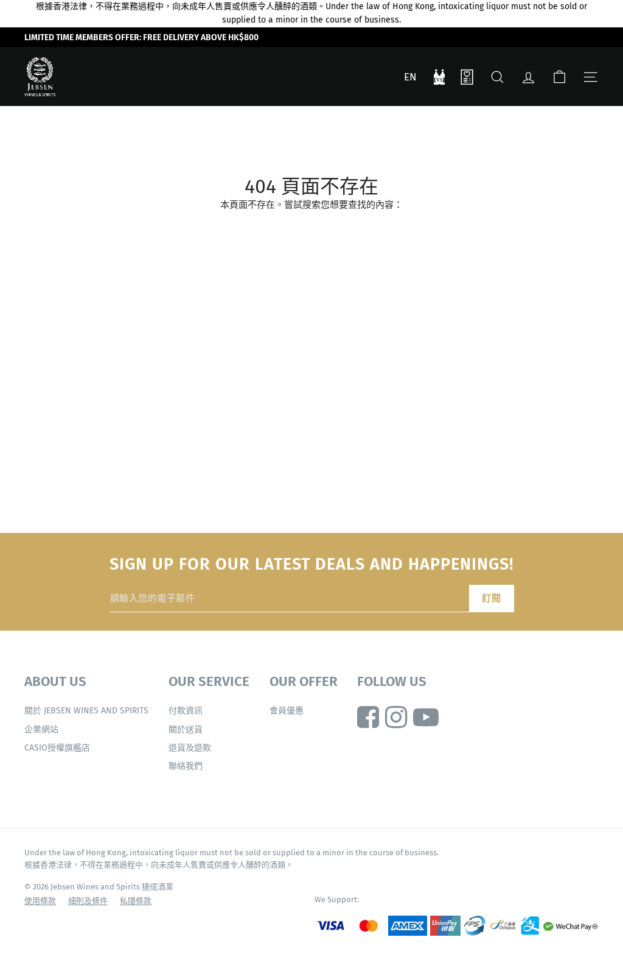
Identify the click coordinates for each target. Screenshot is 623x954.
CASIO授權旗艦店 (57, 748)
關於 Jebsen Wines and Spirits (86, 710)
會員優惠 (287, 710)
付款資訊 (186, 710)
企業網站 (41, 729)
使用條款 (40, 900)
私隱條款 (135, 900)
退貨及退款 (190, 748)
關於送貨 (186, 729)
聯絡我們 (186, 766)
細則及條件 (88, 900)
